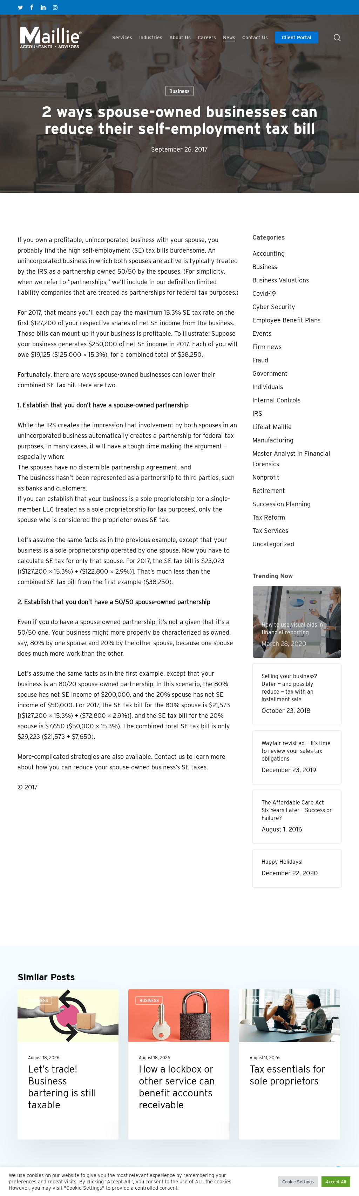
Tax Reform (268, 517)
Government (269, 373)
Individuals (267, 386)
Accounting (268, 253)
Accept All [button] (336, 1181)
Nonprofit (265, 477)
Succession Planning (281, 504)
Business (179, 91)
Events (261, 333)
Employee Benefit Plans (286, 320)
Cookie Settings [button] (298, 1181)
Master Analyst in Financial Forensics (291, 459)
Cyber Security (273, 306)
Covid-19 (264, 293)
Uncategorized (273, 544)
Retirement (268, 490)
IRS (257, 413)
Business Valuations (280, 280)
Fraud (260, 360)
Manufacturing (272, 440)
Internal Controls (276, 400)
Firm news (267, 346)
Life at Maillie (272, 426)
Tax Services (270, 530)
